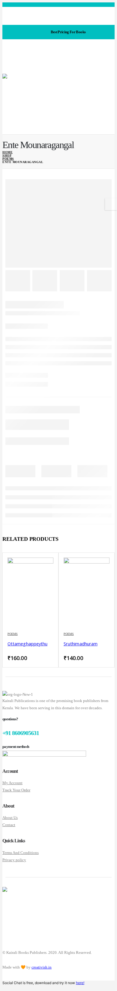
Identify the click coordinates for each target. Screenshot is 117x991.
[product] (30, 592)
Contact (8, 825)
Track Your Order (16, 790)
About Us (10, 817)
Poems (13, 633)
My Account (12, 783)
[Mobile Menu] (6, 66)
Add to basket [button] (43, 567)
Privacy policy (14, 860)
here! (80, 983)
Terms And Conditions (20, 852)
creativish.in (42, 967)
